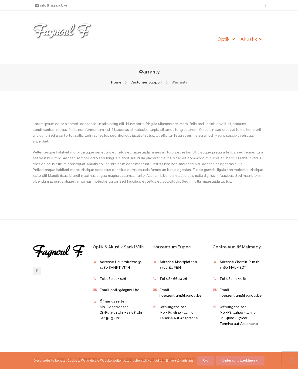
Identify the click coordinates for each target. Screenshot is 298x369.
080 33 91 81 (236, 279)
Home (116, 82)
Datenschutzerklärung (240, 360)
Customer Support (146, 82)
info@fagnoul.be (53, 5)
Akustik (248, 39)
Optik (224, 39)
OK (205, 360)
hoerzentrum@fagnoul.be (241, 295)
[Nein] (292, 360)
